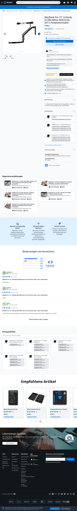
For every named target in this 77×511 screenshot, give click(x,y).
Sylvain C (9, 287)
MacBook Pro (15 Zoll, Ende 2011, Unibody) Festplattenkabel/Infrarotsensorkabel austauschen (23, 194)
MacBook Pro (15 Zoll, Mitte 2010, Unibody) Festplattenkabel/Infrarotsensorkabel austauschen (23, 205)
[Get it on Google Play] (34, 464)
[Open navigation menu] (1, 2)
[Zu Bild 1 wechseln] (21, 52)
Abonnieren (70, 459)
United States (54, 508)
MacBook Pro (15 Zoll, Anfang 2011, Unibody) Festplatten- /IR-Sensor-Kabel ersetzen (60, 182)
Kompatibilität (49, 111)
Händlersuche (15, 468)
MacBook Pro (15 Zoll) (11, 11)
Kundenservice (6, 459)
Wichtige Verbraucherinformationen (28, 475)
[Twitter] (56, 494)
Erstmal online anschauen (53, 462)
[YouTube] (62, 494)
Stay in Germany (59, 44)
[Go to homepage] (9, 2)
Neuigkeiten (15, 459)
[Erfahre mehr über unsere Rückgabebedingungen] (60, 93)
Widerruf (23, 466)
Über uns (4, 457)
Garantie (23, 469)
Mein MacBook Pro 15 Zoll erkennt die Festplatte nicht (59, 55)
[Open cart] (71, 2)
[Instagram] (59, 494)
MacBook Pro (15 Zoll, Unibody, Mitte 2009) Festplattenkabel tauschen (59, 193)
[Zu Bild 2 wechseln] (23, 52)
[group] (5, 34)
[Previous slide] (36, 421)
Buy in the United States (59, 41)
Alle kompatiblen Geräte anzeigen (53, 145)
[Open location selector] (67, 2)
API (3, 468)
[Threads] (71, 494)
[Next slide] (40, 421)
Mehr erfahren (10, 443)
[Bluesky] (68, 494)
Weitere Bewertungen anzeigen (38, 319)
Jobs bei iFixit (5, 465)
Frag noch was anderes (52, 68)
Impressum (24, 459)
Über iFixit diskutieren (5, 462)
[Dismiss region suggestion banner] (72, 508)
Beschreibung (48, 100)
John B (8, 303)
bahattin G (9, 272)
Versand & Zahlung (23, 471)
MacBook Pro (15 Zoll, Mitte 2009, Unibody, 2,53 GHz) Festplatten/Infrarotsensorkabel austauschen (24, 182)
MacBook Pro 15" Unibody (25, 11)
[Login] (75, 2)
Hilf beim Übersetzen (7, 494)
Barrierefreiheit (25, 457)
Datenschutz (24, 461)
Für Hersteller (15, 470)
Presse (13, 457)
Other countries (66, 508)
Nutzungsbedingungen (27, 464)
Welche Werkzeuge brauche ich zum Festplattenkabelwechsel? (56, 64)
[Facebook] (53, 494)
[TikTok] (50, 494)
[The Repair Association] (74, 494)
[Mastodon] (65, 494)
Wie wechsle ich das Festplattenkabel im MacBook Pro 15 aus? (59, 60)
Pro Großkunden (15, 464)
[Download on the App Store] (34, 459)
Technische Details (50, 150)
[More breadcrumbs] (3, 11)
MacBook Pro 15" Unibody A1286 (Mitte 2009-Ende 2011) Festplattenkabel (51, 11)
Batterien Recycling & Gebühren (24, 480)
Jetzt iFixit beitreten (66, 74)
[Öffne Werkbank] (64, 2)
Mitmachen (14, 461)
